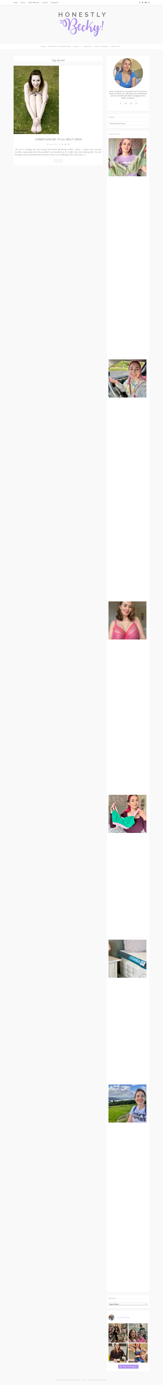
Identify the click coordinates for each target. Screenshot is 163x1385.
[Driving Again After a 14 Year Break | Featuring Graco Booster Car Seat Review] (127, 378)
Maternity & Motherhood (59, 46)
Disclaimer (54, 2)
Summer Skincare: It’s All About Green (58, 139)
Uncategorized (21, 132)
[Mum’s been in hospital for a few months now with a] (138, 1333)
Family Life (115, 46)
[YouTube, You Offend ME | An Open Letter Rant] (127, 814)
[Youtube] (131, 103)
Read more (58, 160)
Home (15, 2)
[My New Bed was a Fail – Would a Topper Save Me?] (127, 958)
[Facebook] (139, 2)
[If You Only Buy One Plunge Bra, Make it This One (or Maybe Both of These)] (127, 157)
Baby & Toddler (101, 46)
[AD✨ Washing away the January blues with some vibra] (138, 1353)
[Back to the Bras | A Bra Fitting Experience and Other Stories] (127, 620)
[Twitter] (142, 2)
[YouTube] (146, 2)
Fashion (87, 46)
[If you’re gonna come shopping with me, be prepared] (118, 1333)
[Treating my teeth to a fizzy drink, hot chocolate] (118, 1353)
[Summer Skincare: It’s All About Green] (36, 100)
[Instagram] (149, 2)
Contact (45, 2)
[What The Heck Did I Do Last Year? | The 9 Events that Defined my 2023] (127, 1103)
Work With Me (33, 2)
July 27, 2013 (53, 144)
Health (76, 46)
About (23, 2)
